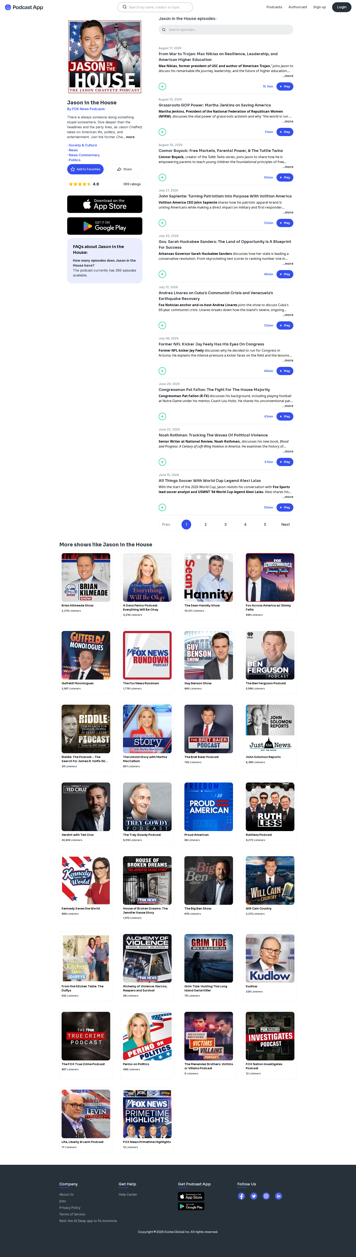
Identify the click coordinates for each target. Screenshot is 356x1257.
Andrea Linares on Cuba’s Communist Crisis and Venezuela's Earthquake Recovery (216, 296)
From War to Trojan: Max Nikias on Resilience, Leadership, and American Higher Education (218, 57)
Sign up (319, 7)
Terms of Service (72, 1214)
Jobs (62, 1201)
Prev (166, 524)
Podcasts (274, 7)
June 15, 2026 (169, 475)
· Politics (74, 160)
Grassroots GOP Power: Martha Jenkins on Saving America (215, 105)
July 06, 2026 (168, 338)
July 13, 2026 (168, 287)
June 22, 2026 (169, 429)
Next (285, 524)
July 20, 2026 (168, 236)
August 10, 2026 (170, 99)
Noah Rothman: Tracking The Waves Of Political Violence (213, 435)
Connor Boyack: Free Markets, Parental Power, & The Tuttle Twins (221, 150)
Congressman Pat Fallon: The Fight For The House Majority (214, 389)
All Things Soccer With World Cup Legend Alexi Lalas (210, 480)
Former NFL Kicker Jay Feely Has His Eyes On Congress (211, 344)
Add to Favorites (88, 169)
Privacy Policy (69, 1207)
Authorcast (297, 7)
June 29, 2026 (169, 384)
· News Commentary (83, 155)
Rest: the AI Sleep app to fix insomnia (88, 1221)
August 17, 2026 (170, 48)
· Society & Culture (82, 145)
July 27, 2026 (168, 190)
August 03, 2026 (170, 145)
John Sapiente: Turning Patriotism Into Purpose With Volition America (225, 196)
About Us (66, 1194)
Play (287, 86)
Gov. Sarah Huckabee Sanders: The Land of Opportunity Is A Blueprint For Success (225, 244)
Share (127, 169)
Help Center (128, 1194)
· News (72, 150)
